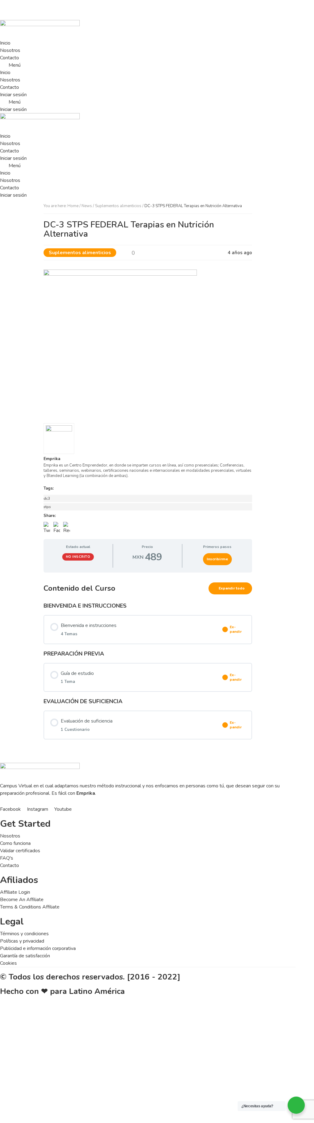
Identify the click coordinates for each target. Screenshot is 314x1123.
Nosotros (10, 50)
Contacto (9, 57)
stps (47, 506)
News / (88, 206)
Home (72, 206)
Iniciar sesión (13, 94)
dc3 (47, 498)
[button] (148, 65)
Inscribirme (217, 559)
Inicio (5, 43)
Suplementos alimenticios (118, 206)
